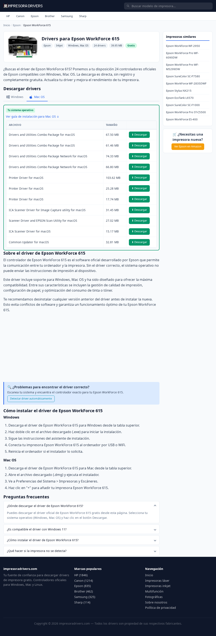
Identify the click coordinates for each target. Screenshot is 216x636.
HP (8, 16)
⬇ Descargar (139, 134)
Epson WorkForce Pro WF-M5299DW (182, 67)
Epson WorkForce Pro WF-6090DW (182, 55)
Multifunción (154, 591)
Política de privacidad (160, 608)
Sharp (82, 16)
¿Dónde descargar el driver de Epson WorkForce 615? (45, 506)
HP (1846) (81, 575)
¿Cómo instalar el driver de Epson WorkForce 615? (42, 540)
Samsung (67, 16)
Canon (20, 16)
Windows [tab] (17, 97)
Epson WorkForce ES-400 (182, 119)
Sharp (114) (82, 602)
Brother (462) (83, 591)
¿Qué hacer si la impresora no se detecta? (36, 551)
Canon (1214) (83, 581)
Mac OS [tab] (39, 97)
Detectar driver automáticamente (31, 398)
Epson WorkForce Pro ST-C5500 (186, 112)
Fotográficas (154, 597)
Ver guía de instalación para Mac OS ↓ (32, 116)
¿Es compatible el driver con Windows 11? (36, 529)
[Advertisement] (81, 347)
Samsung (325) (84, 597)
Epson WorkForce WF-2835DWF (186, 83)
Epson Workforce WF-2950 (183, 46)
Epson (35, 16)
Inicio (6, 25)
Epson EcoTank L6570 (180, 98)
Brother (50, 16)
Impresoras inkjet (157, 586)
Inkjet (59, 45)
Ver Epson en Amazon (187, 146)
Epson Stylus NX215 (179, 90)
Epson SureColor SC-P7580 (183, 76)
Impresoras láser (157, 581)
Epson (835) (82, 586)
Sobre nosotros (156, 602)
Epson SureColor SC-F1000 (183, 105)
